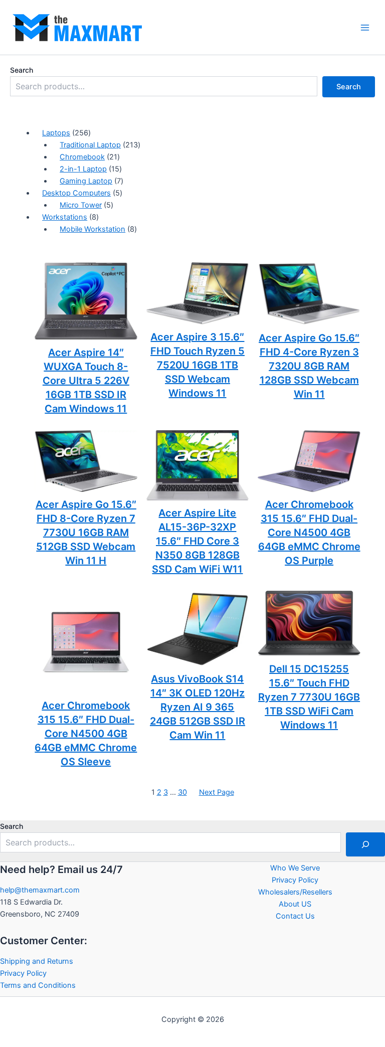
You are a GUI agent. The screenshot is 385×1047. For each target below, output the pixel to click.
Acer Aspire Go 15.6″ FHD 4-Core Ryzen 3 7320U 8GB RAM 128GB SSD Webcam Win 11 (309, 366)
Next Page (216, 792)
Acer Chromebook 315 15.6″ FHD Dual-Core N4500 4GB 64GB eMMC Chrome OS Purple (309, 532)
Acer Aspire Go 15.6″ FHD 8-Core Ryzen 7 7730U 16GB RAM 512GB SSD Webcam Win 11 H (86, 532)
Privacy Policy (23, 973)
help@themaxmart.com (40, 890)
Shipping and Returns (36, 961)
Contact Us (295, 916)
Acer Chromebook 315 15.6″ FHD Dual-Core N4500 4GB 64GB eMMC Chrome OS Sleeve (86, 734)
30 (182, 792)
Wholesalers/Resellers (295, 892)
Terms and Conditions (38, 985)
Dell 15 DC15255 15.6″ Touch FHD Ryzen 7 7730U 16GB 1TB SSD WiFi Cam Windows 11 (309, 697)
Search (21, 70)
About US (295, 904)
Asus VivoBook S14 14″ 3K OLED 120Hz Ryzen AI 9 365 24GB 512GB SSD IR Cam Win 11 (197, 707)
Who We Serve (295, 867)
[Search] (365, 844)
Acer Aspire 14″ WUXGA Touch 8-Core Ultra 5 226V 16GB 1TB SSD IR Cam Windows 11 (86, 380)
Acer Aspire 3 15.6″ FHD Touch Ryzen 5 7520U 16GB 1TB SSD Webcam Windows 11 (197, 365)
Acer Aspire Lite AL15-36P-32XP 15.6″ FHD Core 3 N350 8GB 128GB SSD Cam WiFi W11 (197, 541)
